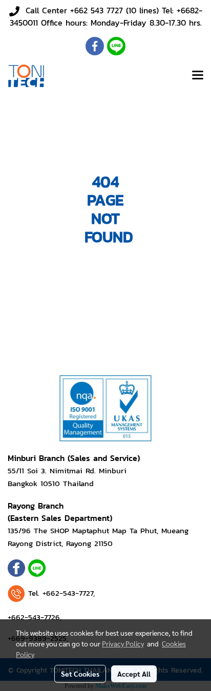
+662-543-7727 (68, 593)
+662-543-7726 (34, 617)
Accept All (134, 673)
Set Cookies (80, 673)
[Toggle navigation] (197, 76)
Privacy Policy (123, 643)
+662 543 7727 (96, 10)
